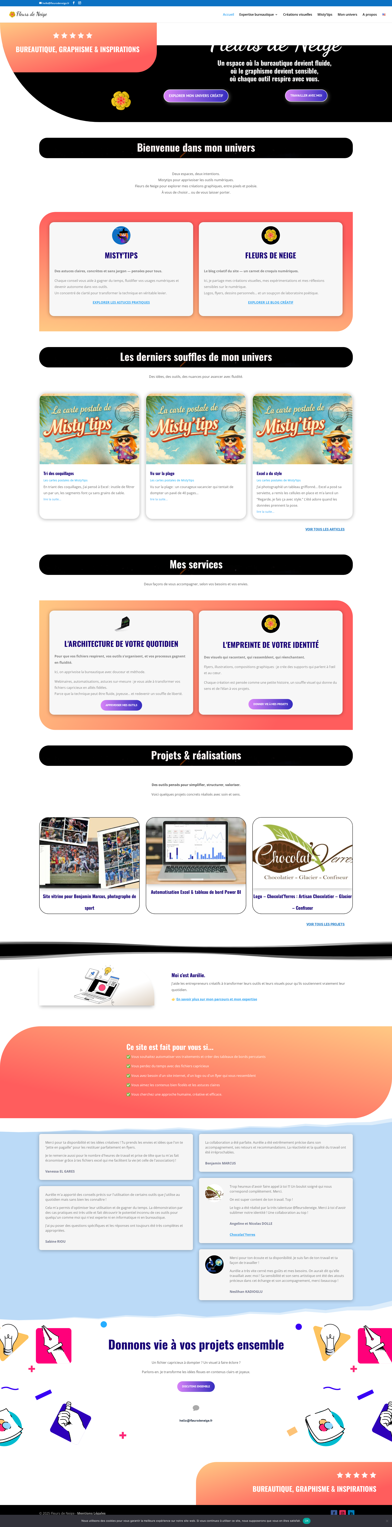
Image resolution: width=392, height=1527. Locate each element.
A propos (370, 15)
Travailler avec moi (306, 95)
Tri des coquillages (58, 473)
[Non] (387, 1521)
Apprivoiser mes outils (121, 705)
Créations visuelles (297, 15)
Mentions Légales (91, 1513)
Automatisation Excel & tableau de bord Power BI (196, 892)
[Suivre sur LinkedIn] (351, 1513)
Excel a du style (269, 473)
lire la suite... (52, 499)
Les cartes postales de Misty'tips (65, 480)
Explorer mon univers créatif (196, 95)
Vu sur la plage (162, 473)
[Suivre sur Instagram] (342, 1513)
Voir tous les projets (325, 924)
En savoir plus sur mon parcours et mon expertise (216, 999)
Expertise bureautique (256, 15)
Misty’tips (324, 15)
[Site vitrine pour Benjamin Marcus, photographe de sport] (89, 853)
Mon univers (347, 15)
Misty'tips (121, 255)
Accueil (228, 15)
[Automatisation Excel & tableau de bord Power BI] (196, 851)
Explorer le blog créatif (270, 302)
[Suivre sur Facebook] (334, 1513)
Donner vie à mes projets (270, 704)
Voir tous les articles (325, 529)
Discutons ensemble (196, 1386)
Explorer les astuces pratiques (121, 302)
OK (307, 1520)
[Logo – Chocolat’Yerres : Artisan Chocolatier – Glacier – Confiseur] (302, 853)
